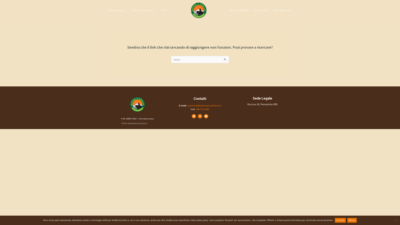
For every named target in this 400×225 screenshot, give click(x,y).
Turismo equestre (143, 10)
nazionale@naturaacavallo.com (204, 105)
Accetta (340, 220)
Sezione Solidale (239, 10)
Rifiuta (352, 220)
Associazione (116, 10)
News (165, 10)
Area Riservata (282, 10)
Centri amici (261, 10)
